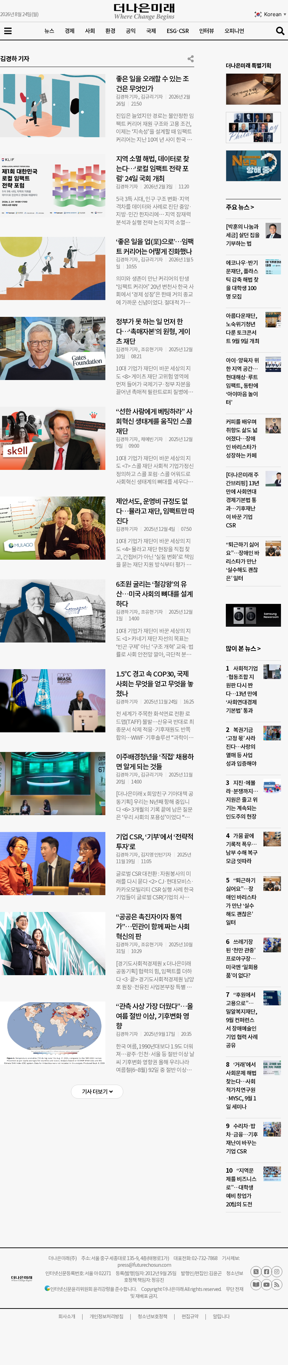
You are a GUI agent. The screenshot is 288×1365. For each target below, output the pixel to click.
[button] (97, 1092)
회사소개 (66, 1316)
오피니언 (234, 30)
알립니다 (221, 1316)
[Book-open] (256, 1284)
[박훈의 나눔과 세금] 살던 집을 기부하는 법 (243, 235)
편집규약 (190, 1316)
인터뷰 (206, 30)
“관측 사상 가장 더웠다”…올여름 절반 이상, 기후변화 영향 (154, 1016)
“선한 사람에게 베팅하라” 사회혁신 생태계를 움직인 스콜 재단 (154, 421)
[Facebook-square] (266, 1271)
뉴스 (49, 30)
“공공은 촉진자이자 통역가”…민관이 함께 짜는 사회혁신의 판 (153, 926)
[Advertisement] (97, 1162)
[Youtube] (266, 1284)
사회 (90, 30)
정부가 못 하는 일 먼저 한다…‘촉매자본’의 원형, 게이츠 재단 (153, 331)
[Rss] (276, 1284)
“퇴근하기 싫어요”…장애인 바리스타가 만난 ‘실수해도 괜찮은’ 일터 (242, 561)
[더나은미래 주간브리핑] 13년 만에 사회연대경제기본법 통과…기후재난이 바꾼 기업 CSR (242, 500)
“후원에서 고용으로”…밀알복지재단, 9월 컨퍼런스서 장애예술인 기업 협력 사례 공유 (241, 1020)
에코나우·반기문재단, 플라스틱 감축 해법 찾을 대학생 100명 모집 (242, 279)
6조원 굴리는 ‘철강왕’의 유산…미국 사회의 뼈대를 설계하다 (154, 594)
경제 (69, 30)
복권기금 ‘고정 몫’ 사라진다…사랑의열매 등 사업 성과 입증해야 (241, 746)
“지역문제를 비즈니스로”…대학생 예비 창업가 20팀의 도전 (241, 1187)
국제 (151, 30)
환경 (110, 30)
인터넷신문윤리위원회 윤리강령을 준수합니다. (93, 1289)
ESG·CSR (177, 30)
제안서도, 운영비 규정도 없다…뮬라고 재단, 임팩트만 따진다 (155, 511)
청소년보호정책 (152, 1316)
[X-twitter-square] (256, 1271)
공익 (131, 30)
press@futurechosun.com (144, 1265)
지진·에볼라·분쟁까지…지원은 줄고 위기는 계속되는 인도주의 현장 (242, 799)
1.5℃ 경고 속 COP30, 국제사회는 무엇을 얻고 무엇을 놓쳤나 (154, 684)
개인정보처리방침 (106, 1316)
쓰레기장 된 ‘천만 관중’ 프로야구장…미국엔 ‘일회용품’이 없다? (242, 958)
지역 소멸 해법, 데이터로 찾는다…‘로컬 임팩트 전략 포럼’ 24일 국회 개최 (152, 168)
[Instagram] (276, 1271)
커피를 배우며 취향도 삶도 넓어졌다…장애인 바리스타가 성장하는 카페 (241, 438)
